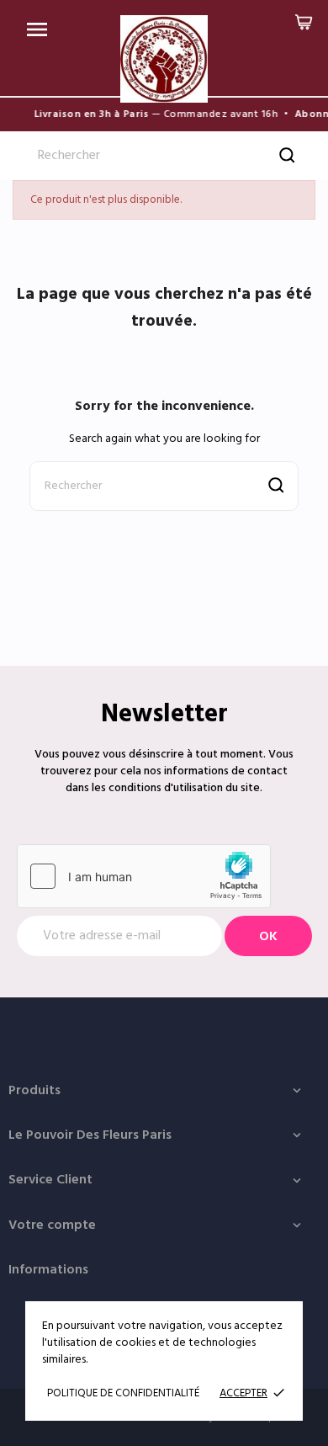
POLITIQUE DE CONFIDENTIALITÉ (123, 1393)
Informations (48, 1270)
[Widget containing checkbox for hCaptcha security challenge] (144, 876)
